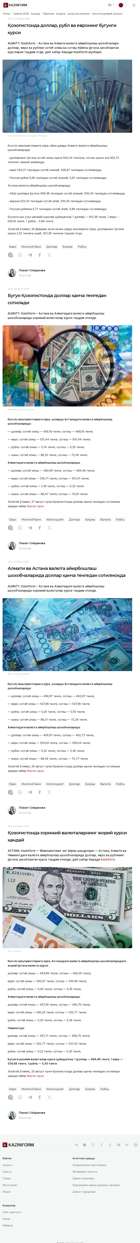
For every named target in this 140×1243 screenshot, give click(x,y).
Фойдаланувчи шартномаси (89, 1165)
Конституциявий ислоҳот (107, 13)
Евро (12, 246)
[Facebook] (39, 255)
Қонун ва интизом (78, 13)
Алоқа (6, 1218)
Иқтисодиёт (55, 519)
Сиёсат (7, 1171)
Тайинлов (48, 13)
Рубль (82, 246)
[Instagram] (10, 255)
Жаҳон (7, 1191)
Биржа (67, 246)
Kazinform (108, 859)
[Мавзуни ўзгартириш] (123, 5)
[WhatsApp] (20, 255)
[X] (49, 255)
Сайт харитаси (12, 1212)
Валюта (105, 519)
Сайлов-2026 (21, 13)
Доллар (51, 246)
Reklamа (8, 1225)
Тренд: (7, 13)
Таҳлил (7, 1178)
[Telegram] (30, 255)
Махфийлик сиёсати (85, 1171)
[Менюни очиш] (134, 5)
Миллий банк (31, 246)
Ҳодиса (60, 13)
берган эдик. (35, 506)
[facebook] (101, 1145)
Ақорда (35, 13)
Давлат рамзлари (83, 1178)
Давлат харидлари (84, 1191)
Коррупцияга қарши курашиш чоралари (96, 1185)
